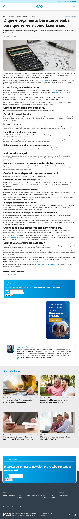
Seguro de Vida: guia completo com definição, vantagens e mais (57, 376)
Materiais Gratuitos (63, 495)
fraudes (34, 251)
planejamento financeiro (43, 80)
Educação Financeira (70, 16)
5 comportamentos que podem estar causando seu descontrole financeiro (20, 414)
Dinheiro (5, 495)
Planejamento (12, 495)
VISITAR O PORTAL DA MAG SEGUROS (66, 1)
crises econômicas (36, 217)
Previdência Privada (16, 506)
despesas (55, 92)
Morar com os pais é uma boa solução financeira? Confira (55, 413)
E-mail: (7, 293)
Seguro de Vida (6, 506)
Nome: (7, 290)
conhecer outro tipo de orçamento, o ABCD (48, 264)
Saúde (37, 495)
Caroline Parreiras (25, 347)
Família (33, 495)
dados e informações (17, 237)
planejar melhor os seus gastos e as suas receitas (32, 261)
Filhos (28, 495)
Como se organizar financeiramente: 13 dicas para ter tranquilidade (17, 377)
